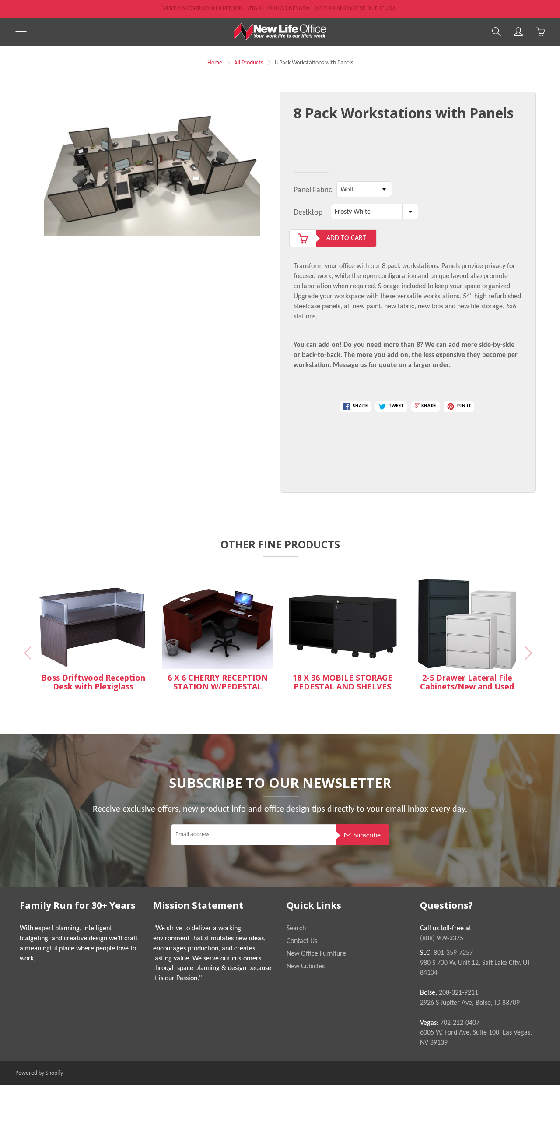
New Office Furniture (316, 953)
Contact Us (302, 941)
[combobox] (364, 189)
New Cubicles (306, 966)
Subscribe (367, 835)
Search (296, 928)
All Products (248, 63)
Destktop (308, 212)
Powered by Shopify (39, 1073)
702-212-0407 (460, 1023)
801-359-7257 (453, 953)
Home (214, 63)
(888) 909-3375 (441, 938)
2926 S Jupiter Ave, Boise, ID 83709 (470, 1002)
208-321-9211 (458, 992)
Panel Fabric (313, 190)
